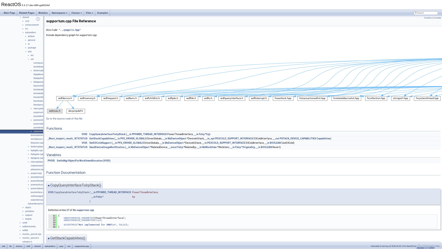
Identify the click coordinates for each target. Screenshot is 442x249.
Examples (102, 13)
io (29, 44)
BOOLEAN (275, 142)
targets (28, 219)
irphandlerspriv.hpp (37, 203)
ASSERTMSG (70, 224)
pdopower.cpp (37, 169)
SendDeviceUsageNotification (106, 147)
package (32, 48)
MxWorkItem (209, 147)
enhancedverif (32, 25)
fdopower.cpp (37, 143)
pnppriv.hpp (36, 173)
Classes (75, 13)
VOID (84, 134)
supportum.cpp (40, 131)
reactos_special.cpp (31, 234)
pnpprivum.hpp (40, 112)
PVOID (51, 160)
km (32, 55)
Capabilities (323, 138)
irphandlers (30, 32)
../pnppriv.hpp (69, 30)
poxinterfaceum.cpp (42, 127)
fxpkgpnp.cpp (37, 158)
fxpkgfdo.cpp (37, 150)
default (31, 36)
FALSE (122, 224)
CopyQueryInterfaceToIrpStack (107, 134)
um (32, 59)
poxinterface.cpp (38, 192)
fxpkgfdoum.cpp (40, 74)
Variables (437, 18)
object (28, 207)
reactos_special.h (30, 238)
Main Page (9, 13)
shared (25, 17)
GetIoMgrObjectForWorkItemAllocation (80, 160)
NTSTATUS (80, 138)
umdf (24, 223)
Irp (207, 134)
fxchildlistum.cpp (41, 67)
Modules (43, 13)
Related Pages (26, 13)
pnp (30, 51)
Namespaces (58, 13)
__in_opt (210, 138)
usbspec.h (27, 242)
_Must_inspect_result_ (61, 138)
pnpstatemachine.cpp (41, 177)
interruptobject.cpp (39, 162)
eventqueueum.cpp (42, 63)
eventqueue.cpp (38, 139)
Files (88, 13)
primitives (29, 211)
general (31, 40)
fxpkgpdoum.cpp (41, 78)
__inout (172, 147)
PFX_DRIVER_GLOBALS (133, 138)
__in (129, 134)
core (27, 21)
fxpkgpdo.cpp (37, 154)
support (28, 215)
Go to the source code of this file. (64, 118)
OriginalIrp (249, 147)
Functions (428, 18)
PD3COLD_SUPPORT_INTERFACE (234, 138)
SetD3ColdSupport (100, 142)
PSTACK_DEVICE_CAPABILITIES (298, 138)
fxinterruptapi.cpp (39, 146)
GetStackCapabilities (101, 138)
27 (67, 210)
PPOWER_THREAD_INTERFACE (149, 134)
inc (26, 28)
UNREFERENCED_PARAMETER (79, 218)
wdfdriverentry (29, 226)
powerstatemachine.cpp (42, 188)
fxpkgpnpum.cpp (41, 82)
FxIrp (202, 134)
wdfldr (25, 230)
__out (276, 138)
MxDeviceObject (177, 138)
